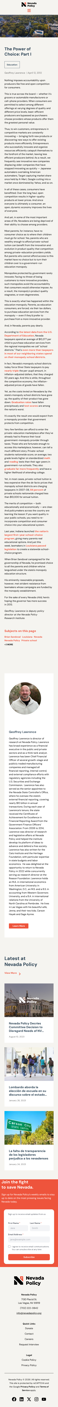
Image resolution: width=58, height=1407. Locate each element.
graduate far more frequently (21, 468)
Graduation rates (21, 402)
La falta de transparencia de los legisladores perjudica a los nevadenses (28, 1154)
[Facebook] (14, 1399)
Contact (29, 1333)
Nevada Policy (12, 640)
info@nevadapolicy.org (29, 1313)
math (47, 458)
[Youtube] (44, 1399)
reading (13, 461)
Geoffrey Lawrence (14, 72)
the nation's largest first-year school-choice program (26, 535)
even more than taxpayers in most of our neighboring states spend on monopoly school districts (28, 353)
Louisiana (27, 636)
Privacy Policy (29, 1365)
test (26, 405)
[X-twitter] (29, 1399)
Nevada (38, 636)
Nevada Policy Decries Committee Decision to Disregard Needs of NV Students (26, 1029)
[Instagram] (36, 1399)
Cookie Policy (29, 1359)
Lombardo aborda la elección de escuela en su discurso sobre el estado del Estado (27, 1092)
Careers (29, 1339)
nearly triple (11, 370)
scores (34, 405)
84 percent (36, 489)
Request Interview (29, 1344)
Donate (29, 1328)
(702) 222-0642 (29, 1308)
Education (12, 64)
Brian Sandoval (12, 636)
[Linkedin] (21, 1399)
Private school (29, 640)
